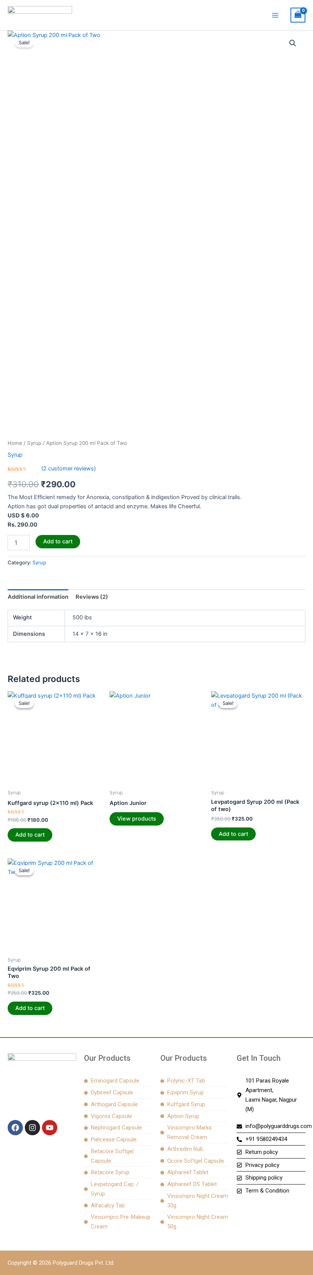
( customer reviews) (68, 468)
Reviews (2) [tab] (92, 596)
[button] (293, 43)
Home (15, 443)
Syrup (34, 443)
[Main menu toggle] (275, 15)
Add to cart (58, 541)
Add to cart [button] (30, 834)
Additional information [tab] (38, 596)
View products (136, 818)
